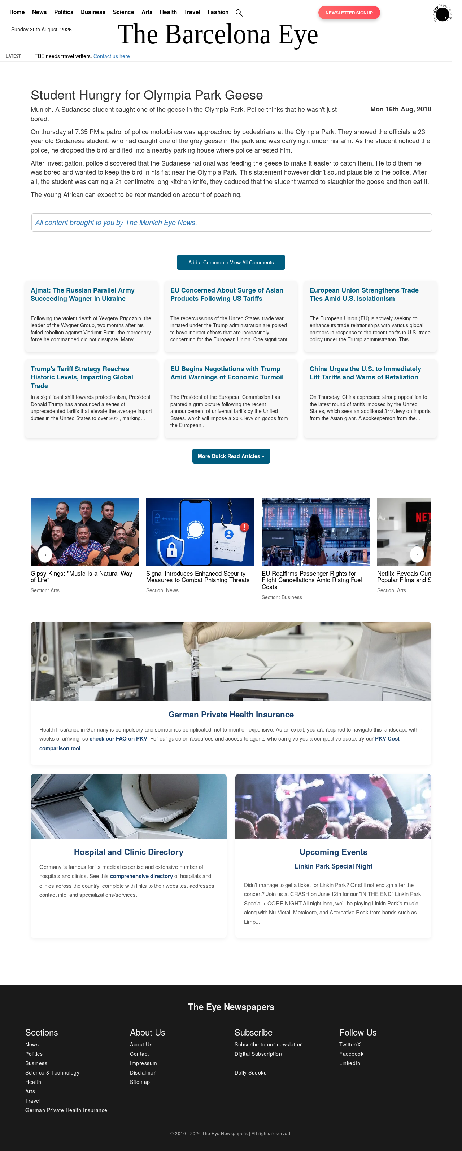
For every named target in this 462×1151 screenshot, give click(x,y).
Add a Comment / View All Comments (231, 262)
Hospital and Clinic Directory (128, 851)
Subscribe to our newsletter (268, 1044)
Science (123, 12)
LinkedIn (349, 1063)
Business (93, 12)
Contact (139, 1053)
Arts (147, 12)
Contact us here (111, 56)
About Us (141, 1044)
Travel (192, 12)
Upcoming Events (333, 851)
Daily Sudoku (251, 1072)
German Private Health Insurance (231, 714)
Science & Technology (52, 1072)
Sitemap (140, 1081)
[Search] (239, 13)
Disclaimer (143, 1072)
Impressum (143, 1063)
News (39, 12)
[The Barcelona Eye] (443, 12)
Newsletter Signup (349, 12)
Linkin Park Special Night (333, 866)
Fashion (218, 12)
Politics (64, 12)
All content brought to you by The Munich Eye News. (116, 222)
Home (17, 12)
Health (168, 12)
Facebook (351, 1053)
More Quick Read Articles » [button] (231, 456)
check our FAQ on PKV (118, 738)
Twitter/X (350, 1044)
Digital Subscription (258, 1053)
